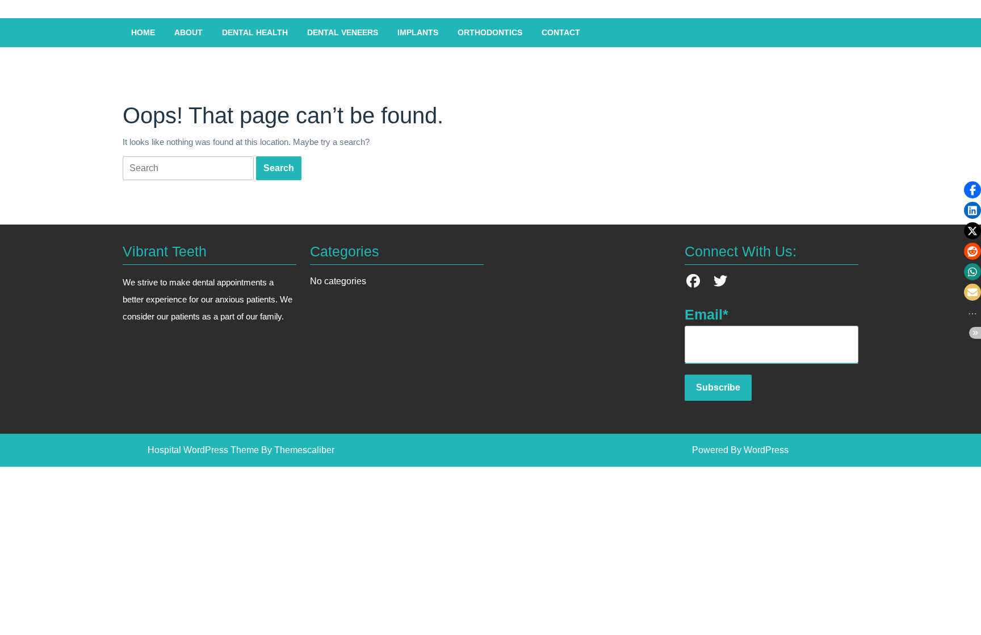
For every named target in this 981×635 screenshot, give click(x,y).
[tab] (188, 168)
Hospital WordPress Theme (203, 450)
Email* (706, 314)
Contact (561, 32)
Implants (417, 32)
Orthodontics (490, 32)
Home (143, 32)
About (188, 32)
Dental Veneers (342, 32)
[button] (972, 189)
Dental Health (255, 32)
